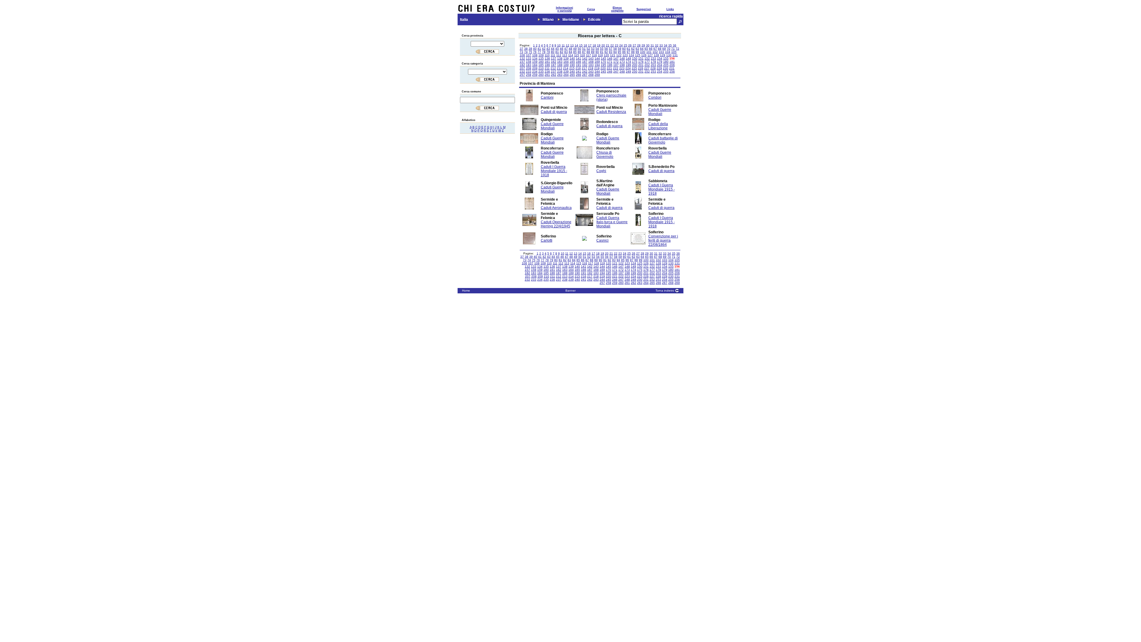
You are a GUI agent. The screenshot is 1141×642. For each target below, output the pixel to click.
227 (647, 68)
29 (643, 45)
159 (535, 61)
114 (570, 55)
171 (609, 61)
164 (566, 61)
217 (584, 68)
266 (578, 74)
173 (622, 61)
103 (661, 52)
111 (553, 55)
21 (607, 45)
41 (539, 48)
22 (612, 45)
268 (591, 74)
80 (552, 52)
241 (578, 71)
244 (597, 71)
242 (584, 71)
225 (634, 68)
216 (578, 68)
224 (628, 68)
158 (528, 61)
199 (628, 65)
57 (610, 48)
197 (616, 65)
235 (541, 71)
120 (606, 55)
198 (622, 65)
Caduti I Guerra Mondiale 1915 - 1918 (554, 171)
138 (559, 58)
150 (634, 58)
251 (641, 71)
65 (646, 48)
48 (570, 48)
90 (597, 52)
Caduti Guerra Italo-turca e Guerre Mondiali (612, 222)
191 (578, 65)
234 (535, 71)
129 (662, 55)
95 (619, 52)
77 (539, 52)
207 (522, 68)
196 (609, 65)
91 (601, 52)
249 (628, 71)
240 (572, 71)
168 (591, 61)
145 (603, 58)
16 (585, 45)
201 (641, 65)
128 (656, 55)
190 (572, 65)
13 (572, 45)
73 (521, 52)
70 (668, 48)
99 (637, 52)
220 (603, 68)
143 (591, 58)
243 (591, 71)
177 (647, 61)
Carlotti (546, 240)
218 (590, 68)
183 (528, 65)
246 (609, 71)
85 (575, 52)
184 (535, 65)
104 (667, 52)
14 (576, 45)
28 (639, 45)
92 (606, 52)
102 (655, 52)
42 (544, 48)
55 (601, 48)
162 (553, 61)
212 (553, 68)
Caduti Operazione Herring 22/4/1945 (556, 224)
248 (622, 71)
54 (597, 48)
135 (541, 58)
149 (628, 58)
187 (553, 65)
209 (535, 68)
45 (557, 48)
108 (535, 55)
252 (647, 71)
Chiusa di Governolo (604, 154)
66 (651, 48)
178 (653, 61)
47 (566, 48)
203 (653, 65)
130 (669, 55)
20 (603, 45)
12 (567, 45)
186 (547, 65)
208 (528, 68)
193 (591, 65)
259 (535, 74)
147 (616, 58)
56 (606, 48)
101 (649, 52)
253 (653, 71)
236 (547, 71)
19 (599, 45)
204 (659, 65)
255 (666, 71)
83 (566, 52)
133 (528, 58)
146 (609, 58)
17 (590, 45)
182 (522, 65)
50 (579, 48)
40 (535, 48)
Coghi (601, 171)
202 (647, 65)
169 (597, 61)
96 (624, 52)
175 (634, 61)
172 (616, 61)
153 (653, 58)
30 (648, 45)
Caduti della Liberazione (658, 126)
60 (624, 48)
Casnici (602, 240)
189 (566, 65)
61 (628, 48)
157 (522, 61)
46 (561, 48)
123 (625, 55)
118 (594, 55)
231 (671, 68)
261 (547, 74)
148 (622, 58)
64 (642, 48)
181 (672, 61)
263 (559, 74)
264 (566, 74)
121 (612, 55)
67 (655, 48)
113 (564, 55)
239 (566, 71)
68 (659, 48)
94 (615, 52)
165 (572, 61)
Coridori (654, 97)
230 (665, 68)
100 (642, 52)
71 (673, 48)
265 (572, 74)
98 (633, 52)
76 (535, 52)
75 (530, 52)
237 (553, 71)
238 (559, 71)
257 (522, 74)
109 (541, 55)
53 (593, 48)
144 (597, 58)
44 (552, 48)
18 (594, 45)
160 (541, 61)
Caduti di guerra (554, 112)
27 (634, 45)
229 (659, 68)
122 (619, 55)
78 (544, 52)
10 (559, 45)
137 (553, 58)
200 (634, 65)
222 (615, 68)
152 (647, 58)
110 (547, 55)
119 (600, 55)
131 (675, 55)
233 (528, 71)
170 (603, 61)
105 (674, 52)
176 (641, 61)
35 (670, 45)
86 (579, 52)
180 (666, 61)
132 (522, 58)
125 (637, 55)
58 (615, 48)
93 (610, 52)
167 (584, 61)
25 (625, 45)
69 (664, 48)
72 (677, 48)
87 (584, 52)
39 (530, 48)
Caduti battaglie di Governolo (663, 140)
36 (674, 45)
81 (557, 52)
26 (630, 45)
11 (563, 45)
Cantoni (547, 97)
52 (588, 48)
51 (584, 48)
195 (603, 65)
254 (659, 71)
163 (559, 61)
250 (634, 71)
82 (561, 52)
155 (666, 58)
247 (616, 71)
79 (548, 52)
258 (528, 74)
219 (597, 68)
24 (621, 45)
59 (619, 48)
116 (582, 55)
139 (566, 58)
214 (565, 68)
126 (644, 55)
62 (633, 48)
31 (652, 45)
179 (659, 61)
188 (559, 65)
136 (547, 58)
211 (547, 68)
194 (597, 65)
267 (584, 74)
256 (672, 71)
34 (665, 45)
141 (578, 58)
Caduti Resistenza (611, 112)
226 (640, 68)
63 (637, 48)
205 (666, 65)
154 (659, 58)
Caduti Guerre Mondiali (659, 112)
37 (521, 48)
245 (603, 71)
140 (572, 58)
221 (609, 68)
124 (631, 55)
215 (572, 68)
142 (584, 58)
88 (588, 52)
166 (578, 61)
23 (616, 45)
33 (661, 45)
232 (522, 71)
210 (541, 68)
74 (526, 52)
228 (653, 68)
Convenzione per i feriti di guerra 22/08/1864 (663, 240)
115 (576, 55)
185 (541, 65)
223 (622, 68)
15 (581, 45)
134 (535, 58)
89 (593, 52)
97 (628, 52)
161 (547, 61)
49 (575, 48)
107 (528, 55)
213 (559, 68)
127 (650, 55)
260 (541, 74)
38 (526, 48)
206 (672, 65)
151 (641, 58)
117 (588, 55)
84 (570, 52)
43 (548, 48)
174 (628, 61)
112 (558, 55)
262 (553, 74)
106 (522, 55)
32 (656, 45)
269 (597, 74)
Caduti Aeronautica (556, 208)
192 (584, 65)
